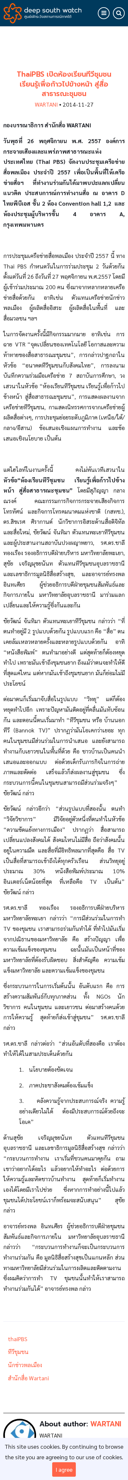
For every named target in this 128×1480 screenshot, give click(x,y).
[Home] (42, 12)
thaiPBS (17, 1338)
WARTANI (46, 104)
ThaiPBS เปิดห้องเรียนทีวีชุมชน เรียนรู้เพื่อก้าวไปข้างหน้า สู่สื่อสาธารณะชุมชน (64, 84)
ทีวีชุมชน (18, 1351)
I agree (64, 1469)
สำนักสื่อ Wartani (28, 1378)
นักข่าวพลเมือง (25, 1364)
